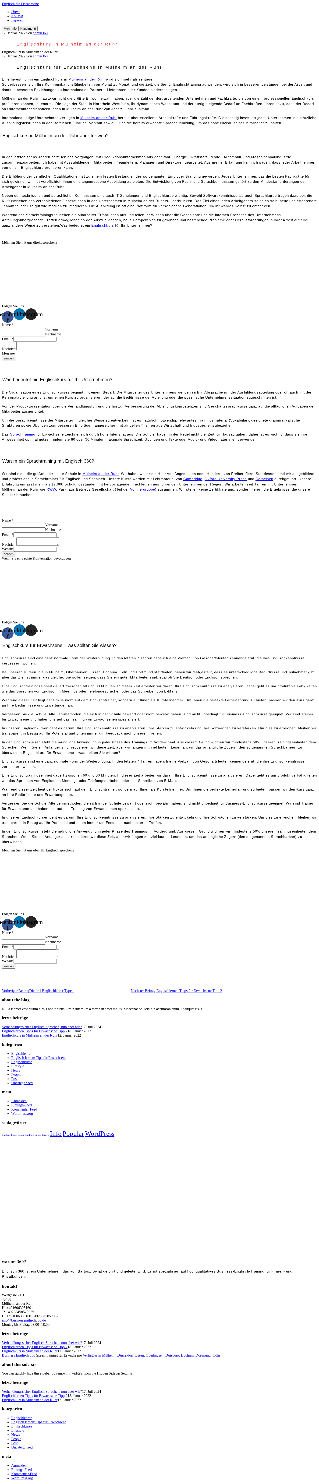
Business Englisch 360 (18, 1355)
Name (8, 325)
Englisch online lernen (37, 1135)
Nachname (53, 334)
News (15, 1070)
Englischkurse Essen (13, 1135)
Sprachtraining (22, 434)
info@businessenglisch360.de (24, 1320)
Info (56, 1133)
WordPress (99, 1133)
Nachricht (9, 349)
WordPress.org (22, 1113)
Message (8, 353)
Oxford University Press (226, 479)
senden (9, 358)
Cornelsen (264, 479)
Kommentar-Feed (24, 1109)
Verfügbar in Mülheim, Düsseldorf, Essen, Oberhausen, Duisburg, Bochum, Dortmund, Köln (151, 1355)
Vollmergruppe (142, 489)
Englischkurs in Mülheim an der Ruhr (29, 1035)
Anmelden (19, 1101)
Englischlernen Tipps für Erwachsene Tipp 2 (34, 1031)
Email (7, 339)
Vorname (51, 329)
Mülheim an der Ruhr (86, 79)
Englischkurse (21, 1062)
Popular (73, 1133)
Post (14, 1079)
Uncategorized (22, 1083)
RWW (51, 489)
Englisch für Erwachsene (20, 4)
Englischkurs (102, 225)
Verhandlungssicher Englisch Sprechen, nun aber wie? (42, 1027)
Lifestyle (17, 1066)
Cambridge (192, 479)
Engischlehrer (21, 1053)
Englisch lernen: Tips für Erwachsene (38, 1058)
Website (8, 549)
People (16, 1074)
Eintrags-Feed (21, 1105)
